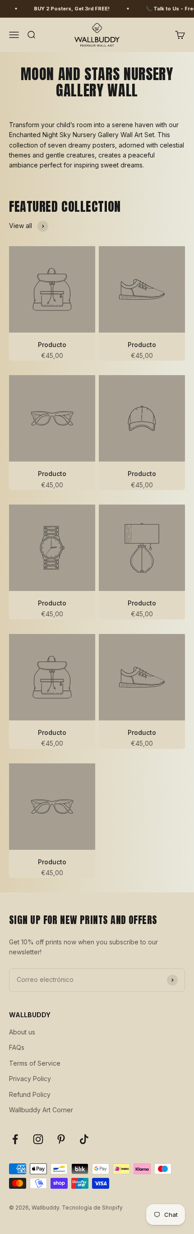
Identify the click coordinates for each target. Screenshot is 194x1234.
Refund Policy (30, 1094)
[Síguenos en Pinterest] (61, 1139)
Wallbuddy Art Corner (41, 1110)
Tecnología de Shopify (92, 1207)
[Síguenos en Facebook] (15, 1139)
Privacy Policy (30, 1078)
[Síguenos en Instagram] (38, 1139)
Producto (52, 344)
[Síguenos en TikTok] (84, 1139)
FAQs (16, 1047)
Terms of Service (34, 1063)
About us (22, 1032)
